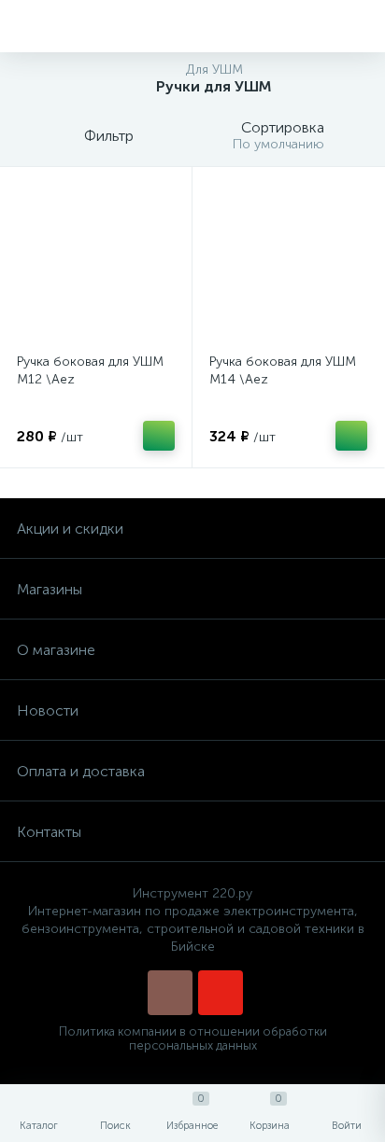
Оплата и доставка (81, 771)
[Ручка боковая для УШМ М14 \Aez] (288, 262)
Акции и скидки (70, 528)
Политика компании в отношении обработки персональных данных (193, 1038)
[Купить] (159, 436)
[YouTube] (220, 992)
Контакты (49, 832)
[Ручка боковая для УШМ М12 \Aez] (96, 262)
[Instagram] (170, 992)
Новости (47, 710)
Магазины (49, 589)
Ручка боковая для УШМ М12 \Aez (90, 370)
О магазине (56, 650)
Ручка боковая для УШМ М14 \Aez (282, 370)
